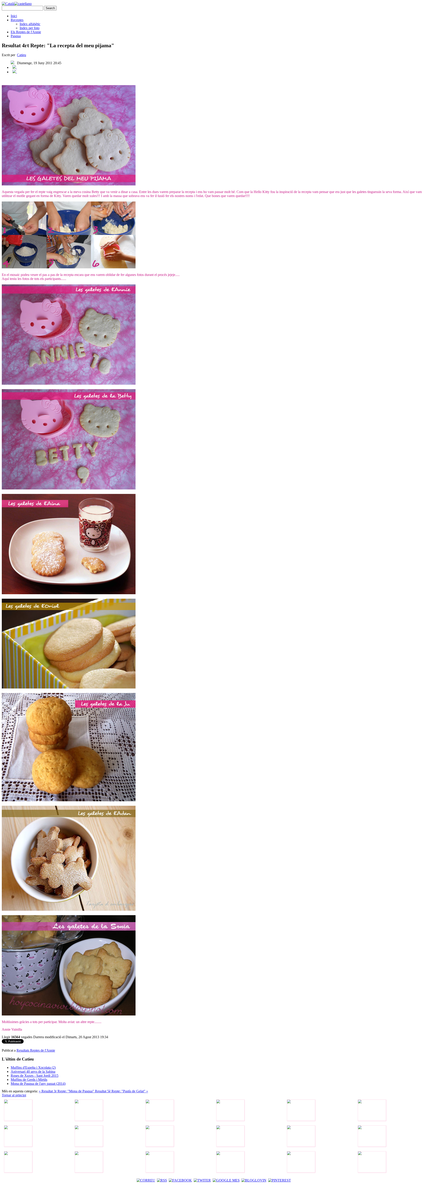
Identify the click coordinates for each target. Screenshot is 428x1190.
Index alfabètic (30, 24)
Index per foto (29, 28)
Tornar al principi (14, 1095)
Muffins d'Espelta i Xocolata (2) (33, 1067)
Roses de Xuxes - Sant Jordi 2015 (34, 1075)
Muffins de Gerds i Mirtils (29, 1079)
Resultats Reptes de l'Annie (35, 1050)
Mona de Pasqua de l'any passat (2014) (38, 1083)
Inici (14, 16)
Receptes (17, 20)
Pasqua (16, 36)
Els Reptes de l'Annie (26, 32)
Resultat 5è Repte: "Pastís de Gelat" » (121, 1091)
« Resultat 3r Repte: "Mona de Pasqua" (67, 1091)
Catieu (21, 55)
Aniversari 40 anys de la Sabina (33, 1071)
